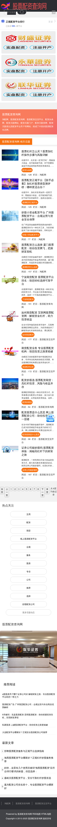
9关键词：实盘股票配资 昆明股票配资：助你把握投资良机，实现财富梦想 (27, 716)
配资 (28, 522)
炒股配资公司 (28, 604)
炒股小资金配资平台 (30, 234)
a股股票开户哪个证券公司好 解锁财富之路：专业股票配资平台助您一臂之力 (28, 695)
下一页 (43, 492)
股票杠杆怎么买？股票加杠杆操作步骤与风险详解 (37, 153)
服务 (28, 555)
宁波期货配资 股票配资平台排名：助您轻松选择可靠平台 (37, 280)
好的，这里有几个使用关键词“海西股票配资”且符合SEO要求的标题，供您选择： (29, 769)
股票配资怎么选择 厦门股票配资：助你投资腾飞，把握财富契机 (37, 248)
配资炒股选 (27, 402)
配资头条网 (27, 170)
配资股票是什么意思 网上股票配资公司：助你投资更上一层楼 (37, 415)
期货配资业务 (28, 366)
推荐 (28, 587)
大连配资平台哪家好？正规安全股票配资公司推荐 (24, 732)
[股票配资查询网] (23, 5)
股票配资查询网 (23, 803)
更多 (50, 21)
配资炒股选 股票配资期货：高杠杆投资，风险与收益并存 (37, 383)
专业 (28, 571)
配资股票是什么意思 (30, 434)
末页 (47, 491)
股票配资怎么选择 (30, 267)
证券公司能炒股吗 (30, 470)
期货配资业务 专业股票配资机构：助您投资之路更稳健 (37, 349)
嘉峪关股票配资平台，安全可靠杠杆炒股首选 (27, 778)
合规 (28, 546)
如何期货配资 (28, 334)
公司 (28, 579)
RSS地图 (36, 813)
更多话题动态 (28, 612)
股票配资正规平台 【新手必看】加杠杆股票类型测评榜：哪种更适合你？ (37, 183)
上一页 (7, 492)
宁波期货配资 (28, 299)
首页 (2, 491)
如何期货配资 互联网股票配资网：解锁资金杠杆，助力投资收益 (37, 315)
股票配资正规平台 (30, 202)
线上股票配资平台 (28, 538)
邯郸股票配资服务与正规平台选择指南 (24, 751)
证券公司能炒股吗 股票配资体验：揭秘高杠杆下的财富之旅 (37, 451)
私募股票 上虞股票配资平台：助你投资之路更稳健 (25, 724)
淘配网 (7, 803)
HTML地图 (46, 813)
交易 (28, 514)
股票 (28, 563)
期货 (28, 530)
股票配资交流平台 (43, 803)
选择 (28, 595)
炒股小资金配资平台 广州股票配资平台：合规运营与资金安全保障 (37, 215)
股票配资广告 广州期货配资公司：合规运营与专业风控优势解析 (28, 706)
